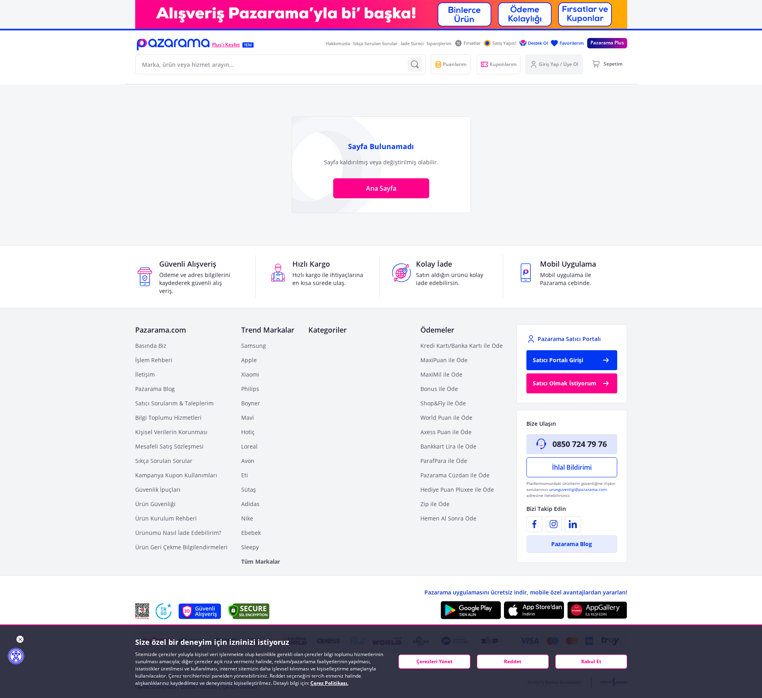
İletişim (145, 374)
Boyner (250, 403)
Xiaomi (250, 374)
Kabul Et (591, 661)
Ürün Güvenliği (155, 504)
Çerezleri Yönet (434, 661)
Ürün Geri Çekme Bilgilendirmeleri (181, 547)
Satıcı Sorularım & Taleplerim (174, 403)
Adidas (250, 504)
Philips (250, 389)
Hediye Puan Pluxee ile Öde (457, 489)
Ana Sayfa (381, 188)
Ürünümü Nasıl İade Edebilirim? (178, 532)
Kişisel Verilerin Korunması (171, 432)
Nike (247, 518)
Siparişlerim (439, 43)
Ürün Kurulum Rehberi (166, 518)
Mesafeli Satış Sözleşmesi (169, 446)
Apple (249, 360)
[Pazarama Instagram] (554, 524)
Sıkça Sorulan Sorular (375, 43)
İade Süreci (412, 43)
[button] (173, 44)
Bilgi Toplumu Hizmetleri (168, 417)
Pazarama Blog (155, 389)
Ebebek (251, 532)
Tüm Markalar (260, 561)
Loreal (249, 446)
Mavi (247, 417)
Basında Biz (150, 345)
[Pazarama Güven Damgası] (164, 611)
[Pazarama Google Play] (471, 610)
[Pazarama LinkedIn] (573, 524)
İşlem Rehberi (153, 360)
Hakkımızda (338, 43)
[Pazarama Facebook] (534, 524)
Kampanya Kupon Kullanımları (176, 475)
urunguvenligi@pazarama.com (578, 489)
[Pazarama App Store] (534, 610)
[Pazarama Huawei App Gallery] (597, 610)
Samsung (253, 345)
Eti (244, 475)
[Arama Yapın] (415, 64)
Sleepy (250, 547)
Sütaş (248, 489)
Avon (247, 461)
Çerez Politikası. (329, 683)
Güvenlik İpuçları (157, 489)
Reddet (512, 661)
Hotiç (248, 432)
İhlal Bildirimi (572, 467)
